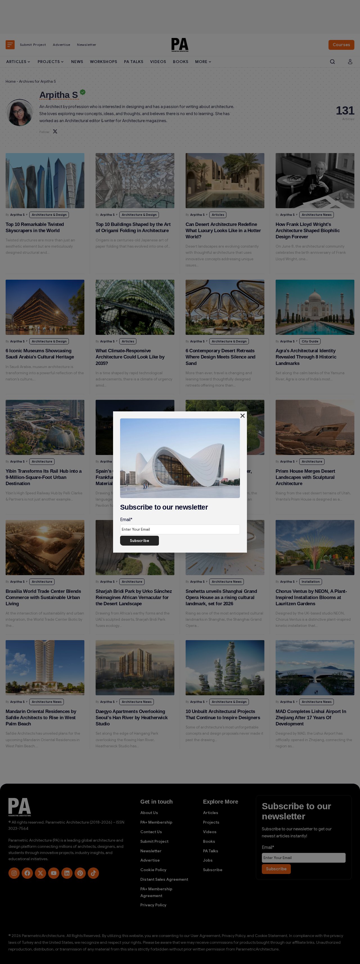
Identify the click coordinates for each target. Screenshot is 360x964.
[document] (180, 482)
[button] (243, 416)
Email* (126, 520)
